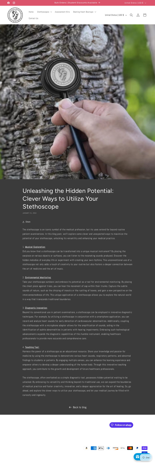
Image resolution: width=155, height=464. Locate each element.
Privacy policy (66, 462)
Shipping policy (94, 462)
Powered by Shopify (38, 462)
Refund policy (53, 462)
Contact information (110, 462)
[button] (44, 12)
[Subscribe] (58, 424)
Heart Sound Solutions (22, 462)
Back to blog (80, 407)
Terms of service (80, 462)
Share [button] (28, 221)
